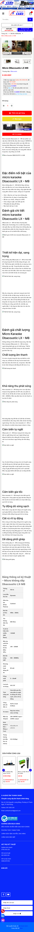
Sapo (21, 928)
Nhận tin (16, 913)
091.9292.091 (5, 855)
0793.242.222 (5, 849)
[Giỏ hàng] (30, 14)
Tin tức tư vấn (25, 29)
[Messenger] (3, 920)
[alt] (17, 126)
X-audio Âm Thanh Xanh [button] (11, 795)
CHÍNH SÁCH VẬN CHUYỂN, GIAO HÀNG (13, 833)
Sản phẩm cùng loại (11, 753)
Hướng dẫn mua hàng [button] (10, 824)
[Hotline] (3, 911)
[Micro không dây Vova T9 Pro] (9, 763)
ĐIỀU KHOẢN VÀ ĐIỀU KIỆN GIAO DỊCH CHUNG (15, 826)
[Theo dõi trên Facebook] (3, 895)
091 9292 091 (10, 807)
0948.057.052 (5, 861)
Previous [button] (4, 61)
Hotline (9, 29)
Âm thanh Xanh (23, 926)
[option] (7, 62)
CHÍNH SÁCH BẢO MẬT (8, 837)
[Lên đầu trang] (30, 923)
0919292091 (8, 779)
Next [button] (29, 61)
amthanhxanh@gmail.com (12, 810)
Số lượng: (5, 100)
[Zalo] (3, 916)
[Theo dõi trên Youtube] (8, 895)
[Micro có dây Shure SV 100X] (24, 763)
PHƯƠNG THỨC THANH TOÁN (10, 830)
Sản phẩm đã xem (16, 25)
